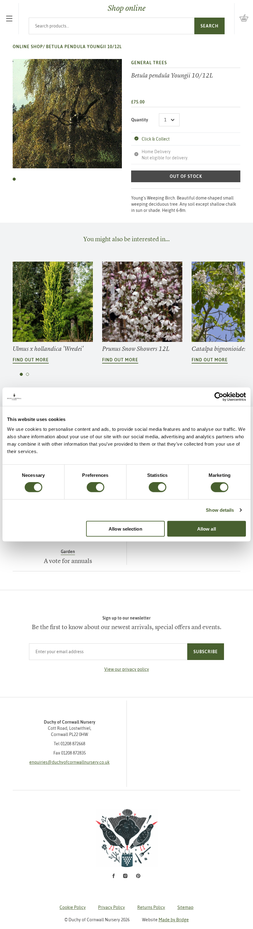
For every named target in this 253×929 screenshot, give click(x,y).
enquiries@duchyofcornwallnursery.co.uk (69, 762)
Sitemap (185, 907)
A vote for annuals (68, 561)
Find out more (31, 359)
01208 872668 (72, 743)
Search (209, 25)
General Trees (149, 62)
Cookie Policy (73, 907)
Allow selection (125, 528)
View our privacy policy (126, 669)
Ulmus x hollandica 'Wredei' (48, 349)
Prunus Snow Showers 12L (136, 349)
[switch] (95, 487)
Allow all (206, 528)
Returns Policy (151, 907)
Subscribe (205, 651)
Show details (220, 510)
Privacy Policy (111, 907)
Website (165, 919)
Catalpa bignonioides (219, 349)
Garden (68, 551)
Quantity (139, 119)
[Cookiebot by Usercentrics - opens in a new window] (219, 396)
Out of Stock (186, 176)
